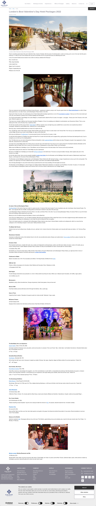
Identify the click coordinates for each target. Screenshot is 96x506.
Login (91, 3)
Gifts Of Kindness (21, 470)
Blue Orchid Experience (70, 474)
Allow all (84, 487)
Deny (84, 496)
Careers (35, 474)
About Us (74, 3)
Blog (13, 8)
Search (92, 8)
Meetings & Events (38, 3)
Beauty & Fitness (69, 470)
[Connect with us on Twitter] (86, 477)
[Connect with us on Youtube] (82, 480)
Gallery (68, 3)
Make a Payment (21, 479)
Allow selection (84, 492)
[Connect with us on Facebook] (82, 477)
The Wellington (52, 474)
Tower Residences (53, 470)
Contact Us (81, 3)
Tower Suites (52, 472)
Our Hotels (27, 3)
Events (66, 476)
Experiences (48, 3)
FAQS (18, 477)
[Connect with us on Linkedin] (93, 477)
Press (34, 479)
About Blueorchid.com (38, 470)
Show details (73, 503)
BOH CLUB (67, 477)
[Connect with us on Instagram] (89, 477)
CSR (34, 476)
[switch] (40, 503)
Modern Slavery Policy (22, 474)
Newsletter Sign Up (21, 472)
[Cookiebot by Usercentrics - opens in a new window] (9, 503)
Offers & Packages (59, 3)
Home (10, 8)
